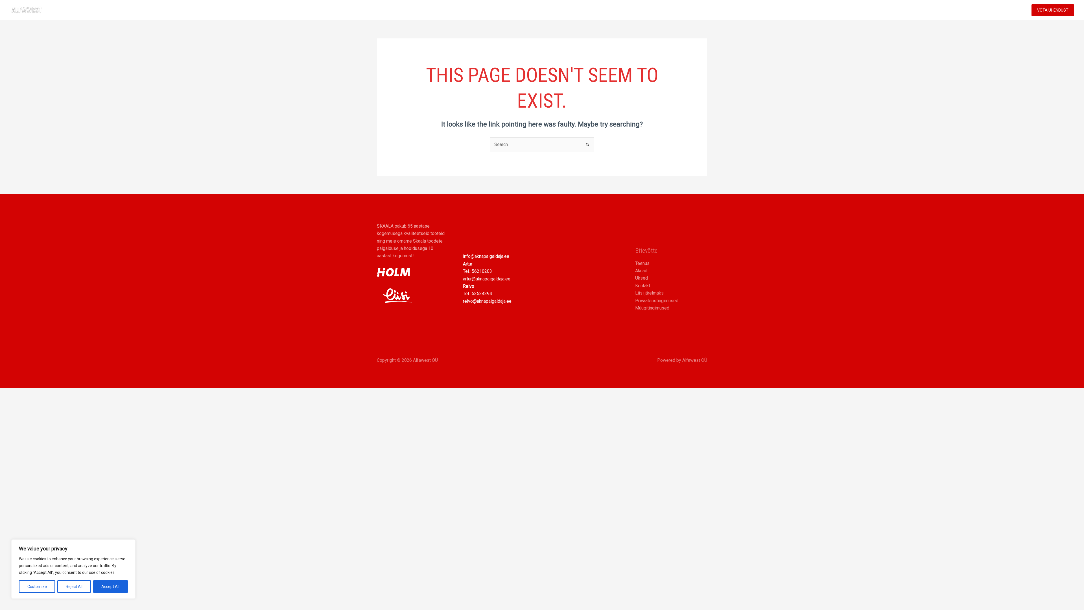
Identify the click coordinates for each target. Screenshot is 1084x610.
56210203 (482, 271)
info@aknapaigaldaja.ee (486, 256)
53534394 (482, 293)
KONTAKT (1011, 10)
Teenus (642, 263)
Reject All (74, 586)
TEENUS (956, 10)
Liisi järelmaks (649, 293)
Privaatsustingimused (656, 300)
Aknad (641, 270)
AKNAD (909, 10)
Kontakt (642, 285)
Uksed (641, 278)
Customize (37, 586)
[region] (73, 569)
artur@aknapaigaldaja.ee (486, 279)
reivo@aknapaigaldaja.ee (487, 301)
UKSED (932, 10)
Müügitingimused (652, 308)
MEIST (986, 10)
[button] (968, 10)
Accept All (110, 586)
